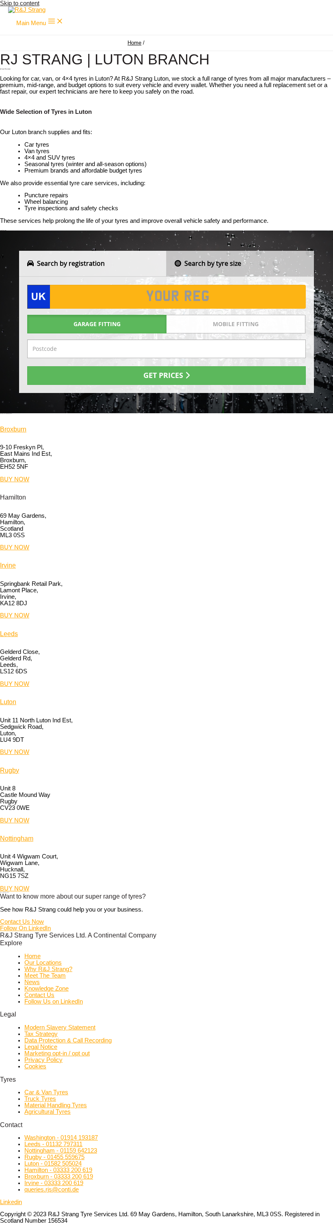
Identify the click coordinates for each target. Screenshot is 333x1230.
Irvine (8, 565)
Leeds (9, 633)
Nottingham (16, 838)
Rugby (9, 770)
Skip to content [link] (19, 3)
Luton (8, 701)
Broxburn (13, 429)
